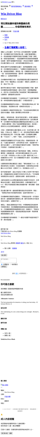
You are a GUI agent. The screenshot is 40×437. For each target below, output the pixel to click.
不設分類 (16, 31)
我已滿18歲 (4, 433)
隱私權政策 (33, 409)
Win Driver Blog (11, 13)
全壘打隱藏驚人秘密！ (15, 47)
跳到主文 (4, 19)
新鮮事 (14, 248)
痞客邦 (18, 243)
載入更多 (3, 255)
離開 (10, 433)
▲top (2, 251)
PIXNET (9, 409)
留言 (22, 243)
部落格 (6, 37)
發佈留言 (3, 266)
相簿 (5, 35)
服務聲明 (20, 411)
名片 (5, 39)
